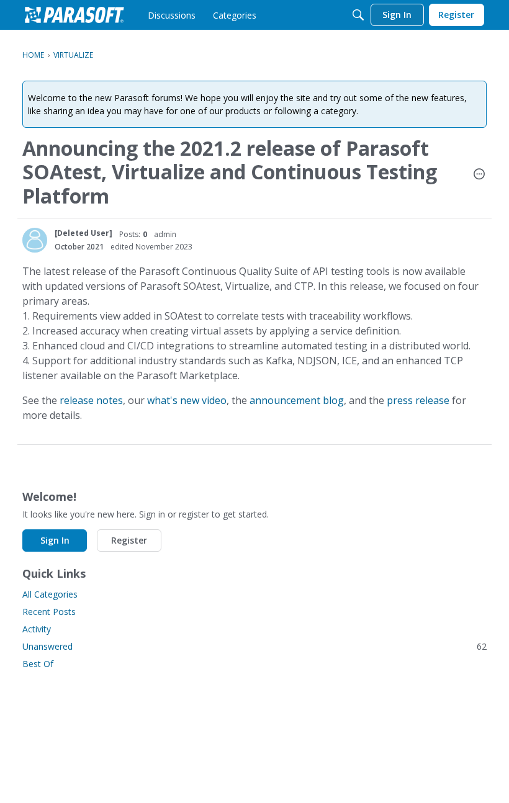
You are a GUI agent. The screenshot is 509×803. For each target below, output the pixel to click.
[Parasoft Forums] (74, 15)
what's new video (187, 400)
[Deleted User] (83, 233)
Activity (36, 629)
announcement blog (297, 400)
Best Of (37, 664)
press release (418, 400)
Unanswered (254, 646)
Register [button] (129, 540)
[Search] (358, 15)
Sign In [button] (55, 540)
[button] (479, 175)
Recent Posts (49, 611)
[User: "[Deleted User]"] (34, 240)
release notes (91, 400)
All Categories (50, 594)
